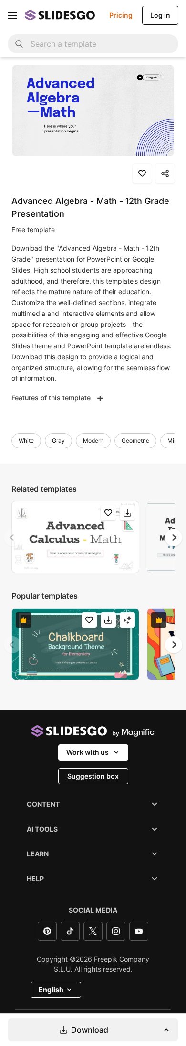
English (51, 989)
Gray (58, 440)
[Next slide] (173, 537)
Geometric (135, 440)
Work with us (87, 752)
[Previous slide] (12, 537)
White (26, 440)
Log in (160, 15)
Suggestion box (93, 776)
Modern (93, 440)
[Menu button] (12, 15)
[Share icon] (165, 173)
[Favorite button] (142, 173)
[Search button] (19, 43)
